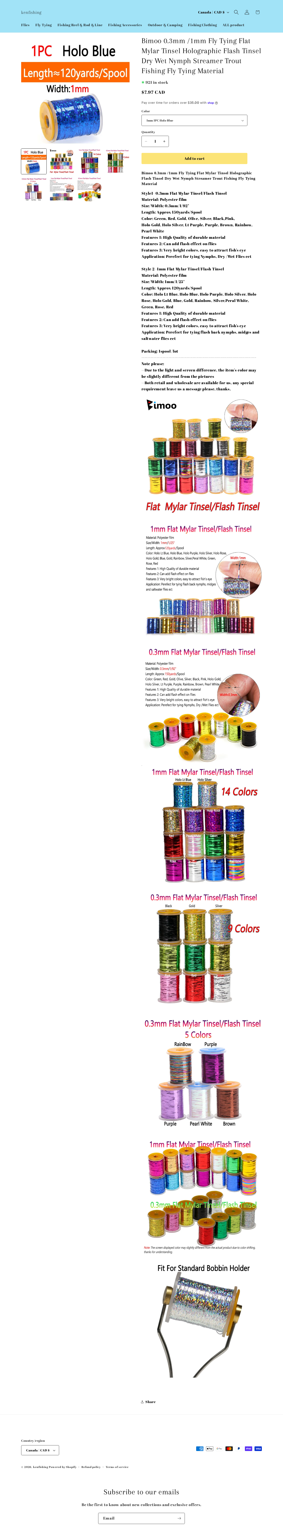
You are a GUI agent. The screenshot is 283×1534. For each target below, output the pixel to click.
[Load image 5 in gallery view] (33, 189)
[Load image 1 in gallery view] (33, 161)
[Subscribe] (179, 1518)
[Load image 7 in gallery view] (89, 189)
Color (146, 111)
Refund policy (90, 1467)
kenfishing (40, 1467)
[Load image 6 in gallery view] (61, 189)
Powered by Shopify (63, 1467)
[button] (236, 12)
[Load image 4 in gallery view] (116, 161)
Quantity (148, 132)
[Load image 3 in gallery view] (89, 161)
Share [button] (150, 1401)
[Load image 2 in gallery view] (61, 161)
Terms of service (117, 1467)
